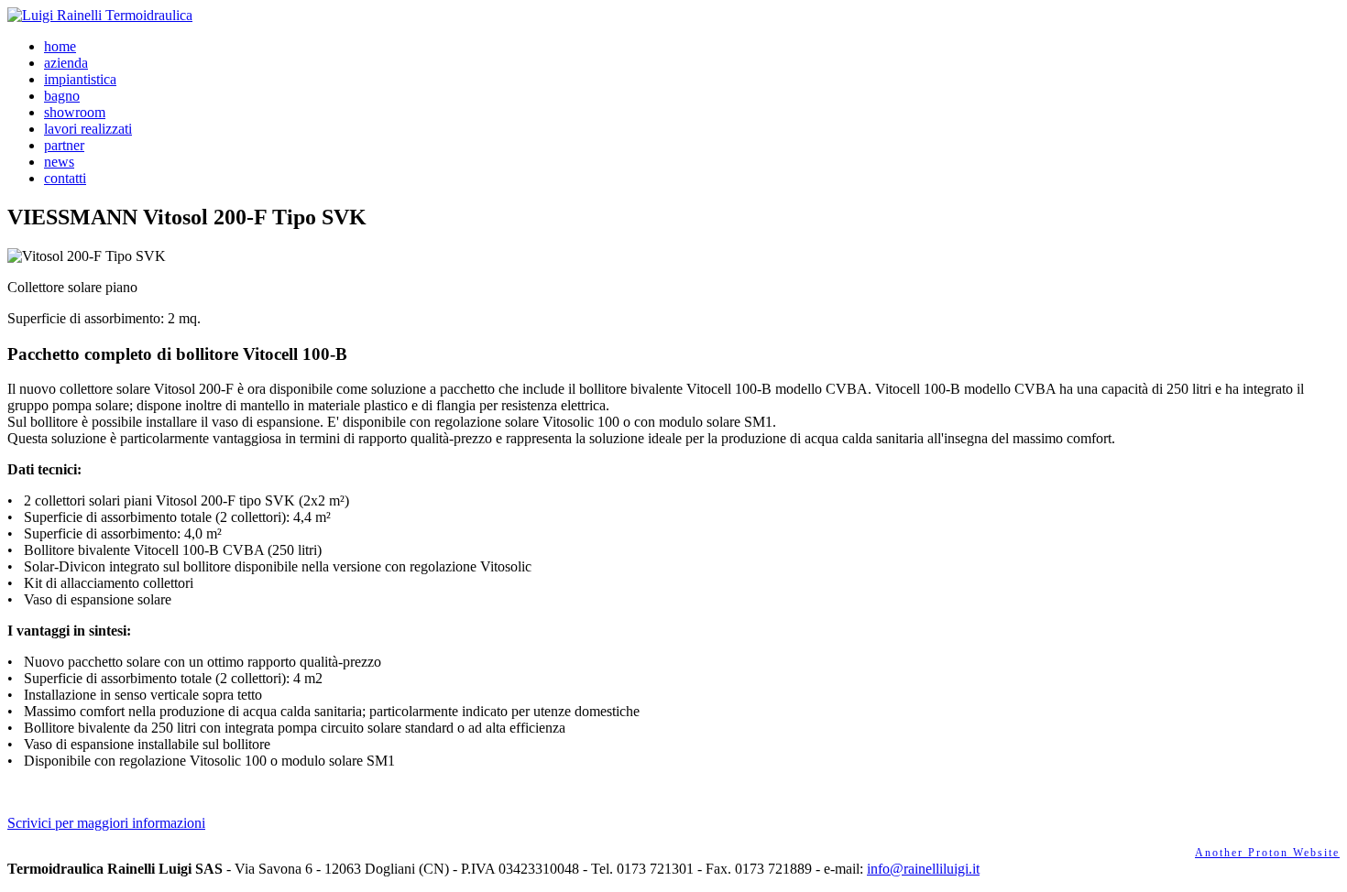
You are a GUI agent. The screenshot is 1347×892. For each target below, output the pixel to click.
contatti (65, 178)
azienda (66, 63)
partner (64, 145)
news (59, 161)
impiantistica (80, 79)
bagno (62, 95)
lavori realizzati (88, 128)
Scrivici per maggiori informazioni (106, 823)
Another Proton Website (1267, 852)
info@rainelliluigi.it (923, 868)
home (60, 46)
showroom (74, 112)
